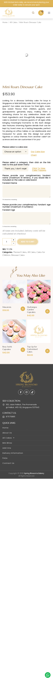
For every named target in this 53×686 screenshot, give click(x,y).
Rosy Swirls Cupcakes (7, 346)
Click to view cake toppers (39, 167)
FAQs (5, 456)
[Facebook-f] (20, 390)
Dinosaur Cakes (18, 253)
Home (5, 22)
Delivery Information (12, 451)
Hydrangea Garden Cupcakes (32, 308)
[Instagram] (26, 390)
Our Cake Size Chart (38, 151)
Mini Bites (7, 441)
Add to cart (27, 239)
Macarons (6, 305)
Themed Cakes (19, 250)
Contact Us (8, 461)
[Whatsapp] (48, 675)
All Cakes (13, 22)
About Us (7, 431)
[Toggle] (49, 12)
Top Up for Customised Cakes (32, 347)
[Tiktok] (32, 390)
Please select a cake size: (15, 145)
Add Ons (6, 446)
